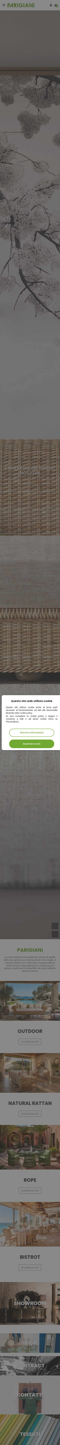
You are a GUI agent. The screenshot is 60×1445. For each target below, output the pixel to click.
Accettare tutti (31, 743)
